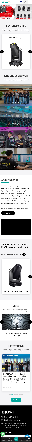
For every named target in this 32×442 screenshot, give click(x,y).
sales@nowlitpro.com (15, 420)
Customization (16, 137)
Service (16, 95)
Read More (7, 213)
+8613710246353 (12, 417)
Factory (16, 116)
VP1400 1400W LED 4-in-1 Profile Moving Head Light (14, 245)
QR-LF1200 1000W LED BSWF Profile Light (16, 335)
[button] (30, 51)
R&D (16, 159)
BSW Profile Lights (16, 37)
